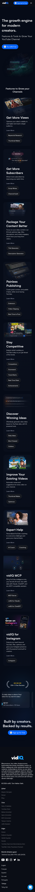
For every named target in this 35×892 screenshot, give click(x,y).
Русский (3, 876)
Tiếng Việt (4, 887)
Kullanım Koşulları (6, 835)
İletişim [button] (3, 832)
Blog (2, 798)
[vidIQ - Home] (5, 3)
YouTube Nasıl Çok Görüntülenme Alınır (13, 844)
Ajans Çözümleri (6, 815)
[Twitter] (15, 860)
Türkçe (3, 883)
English (3, 865)
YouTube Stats (5, 809)
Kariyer (3, 795)
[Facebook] (7, 860)
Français (4, 869)
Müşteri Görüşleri (6, 792)
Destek (3, 841)
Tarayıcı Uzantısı (6, 821)
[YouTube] (2, 860)
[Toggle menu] (31, 3)
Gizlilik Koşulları (6, 838)
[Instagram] (11, 860)
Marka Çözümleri (6, 812)
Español (3, 873)
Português (4, 880)
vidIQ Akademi (5, 824)
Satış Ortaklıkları (6, 806)
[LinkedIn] (18, 860)
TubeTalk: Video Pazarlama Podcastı (12, 847)
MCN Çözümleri (6, 818)
